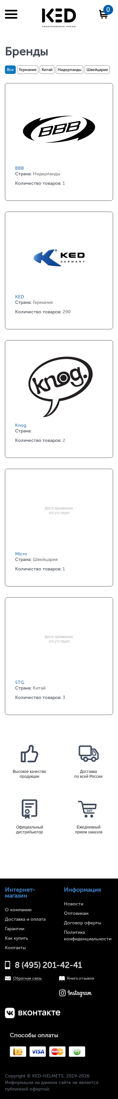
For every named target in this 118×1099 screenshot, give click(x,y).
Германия (27, 69)
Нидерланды (69, 69)
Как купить (16, 938)
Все (10, 69)
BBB (19, 168)
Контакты (15, 948)
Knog (20, 425)
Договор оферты (82, 923)
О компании (18, 910)
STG (19, 682)
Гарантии (14, 929)
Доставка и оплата (25, 919)
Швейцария (97, 69)
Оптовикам (76, 913)
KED (19, 297)
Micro (21, 554)
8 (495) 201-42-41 (48, 965)
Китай (47, 69)
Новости (73, 904)
